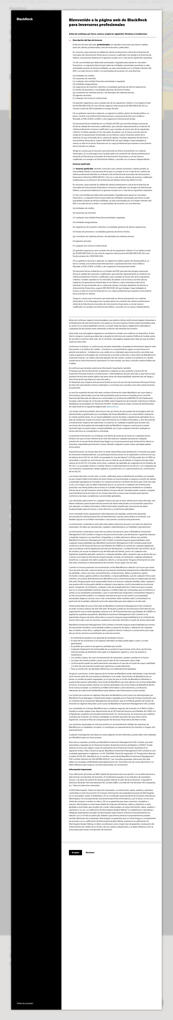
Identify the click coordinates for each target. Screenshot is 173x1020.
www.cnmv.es (112, 407)
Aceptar (75, 853)
